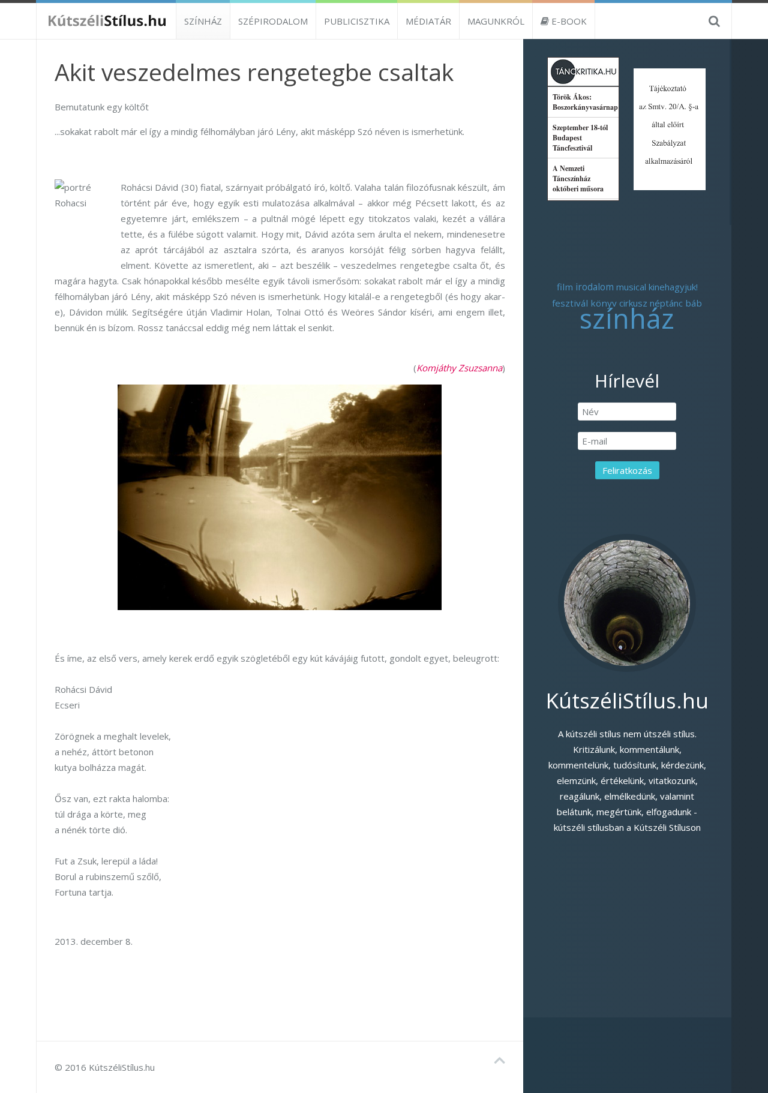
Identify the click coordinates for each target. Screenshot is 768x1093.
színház (627, 318)
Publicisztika (356, 21)
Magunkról (495, 21)
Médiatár (428, 21)
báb (693, 303)
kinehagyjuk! (673, 287)
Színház (203, 21)
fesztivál (570, 303)
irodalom (594, 287)
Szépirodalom (273, 21)
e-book (568, 21)
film (565, 287)
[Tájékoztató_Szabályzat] (670, 128)
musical (631, 287)
